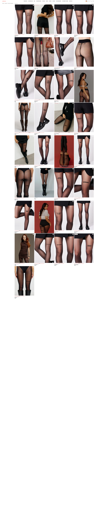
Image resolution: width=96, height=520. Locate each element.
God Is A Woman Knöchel (57, 68)
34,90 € (15, 36)
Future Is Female (16, 68)
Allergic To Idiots (36, 68)
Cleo (34, 198)
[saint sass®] (4, 1)
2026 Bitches (35, 166)
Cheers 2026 (75, 166)
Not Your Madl (35, 101)
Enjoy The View (56, 199)
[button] (39, 1)
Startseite (3, 3)
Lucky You (75, 68)
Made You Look (16, 199)
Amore (15, 166)
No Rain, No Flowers (56, 101)
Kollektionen (6, 3)
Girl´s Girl (16, 297)
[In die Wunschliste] (33, 5)
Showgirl (75, 199)
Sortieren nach (16, 3)
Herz (15, 101)
